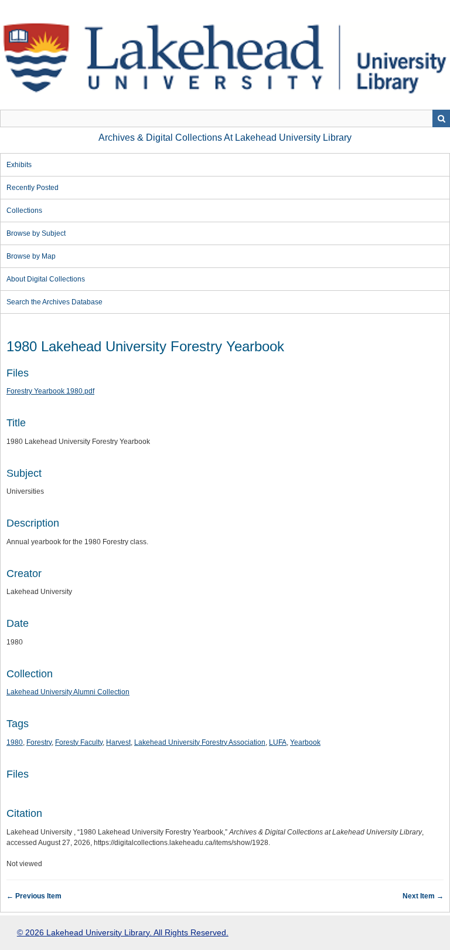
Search (441, 118)
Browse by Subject (36, 233)
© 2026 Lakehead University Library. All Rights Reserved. (123, 932)
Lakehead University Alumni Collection (67, 692)
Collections (24, 210)
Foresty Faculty (79, 742)
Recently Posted (32, 188)
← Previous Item (34, 896)
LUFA (278, 742)
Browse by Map (31, 256)
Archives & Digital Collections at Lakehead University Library (225, 137)
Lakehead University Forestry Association (199, 742)
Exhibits (19, 165)
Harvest (118, 742)
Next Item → (423, 896)
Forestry (39, 742)
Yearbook (305, 742)
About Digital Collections (45, 279)
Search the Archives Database (54, 302)
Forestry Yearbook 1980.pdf (50, 391)
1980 (14, 742)
